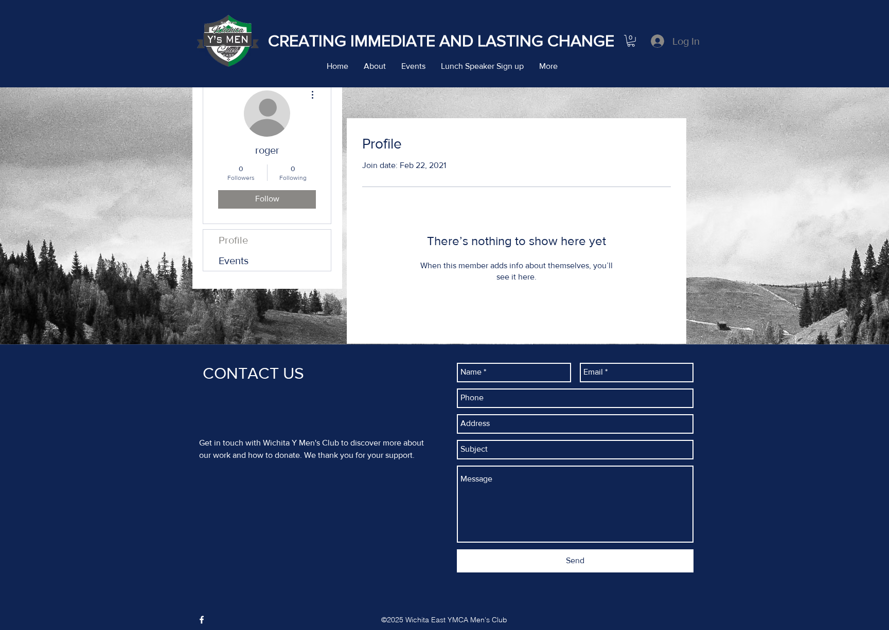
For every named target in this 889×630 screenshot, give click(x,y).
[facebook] (202, 620)
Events (233, 260)
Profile (233, 240)
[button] (631, 41)
